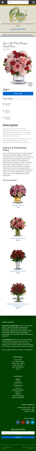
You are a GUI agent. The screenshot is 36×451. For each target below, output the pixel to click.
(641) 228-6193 (18, 29)
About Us (18, 388)
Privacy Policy (4, 448)
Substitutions (18, 383)
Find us (18, 369)
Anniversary (10, 34)
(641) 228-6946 (17, 367)
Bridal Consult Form (18, 390)
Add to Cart (18, 94)
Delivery (18, 379)
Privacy (18, 381)
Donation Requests (18, 395)
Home (4, 34)
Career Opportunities (18, 397)
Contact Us (18, 392)
